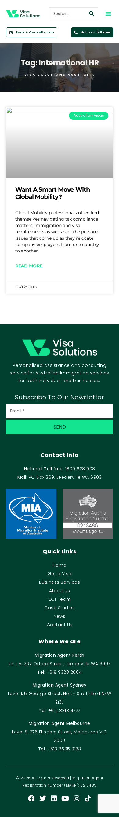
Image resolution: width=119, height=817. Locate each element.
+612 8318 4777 (64, 710)
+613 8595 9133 (64, 749)
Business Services (59, 582)
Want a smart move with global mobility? (52, 193)
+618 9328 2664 (64, 672)
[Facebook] (31, 798)
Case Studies (59, 608)
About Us (59, 591)
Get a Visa (60, 574)
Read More (28, 266)
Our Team (59, 599)
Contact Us (60, 625)
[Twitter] (42, 798)
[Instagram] (76, 798)
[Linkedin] (54, 798)
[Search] (91, 14)
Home (60, 565)
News (60, 616)
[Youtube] (65, 798)
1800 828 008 (80, 469)
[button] (108, 13)
